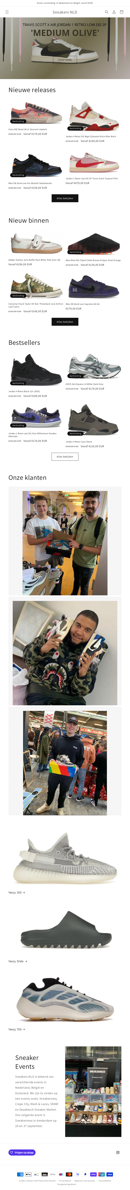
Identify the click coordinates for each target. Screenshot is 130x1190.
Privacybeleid (65, 1181)
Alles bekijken (65, 198)
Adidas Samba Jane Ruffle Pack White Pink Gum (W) (34, 260)
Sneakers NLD (32, 1181)
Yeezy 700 (14, 1029)
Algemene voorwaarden (84, 1181)
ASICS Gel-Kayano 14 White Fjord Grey (84, 384)
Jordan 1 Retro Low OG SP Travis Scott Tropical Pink (92, 178)
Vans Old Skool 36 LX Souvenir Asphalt (27, 129)
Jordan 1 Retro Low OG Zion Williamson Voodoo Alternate (32, 435)
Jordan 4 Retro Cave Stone (79, 441)
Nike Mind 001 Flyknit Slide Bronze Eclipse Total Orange (93, 260)
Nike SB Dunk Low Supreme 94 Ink (83, 304)
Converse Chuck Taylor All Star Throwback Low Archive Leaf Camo (35, 305)
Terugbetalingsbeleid (66, 1184)
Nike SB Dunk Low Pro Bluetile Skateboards (30, 183)
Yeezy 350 (14, 892)
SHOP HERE (65, 59)
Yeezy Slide (16, 961)
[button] (7, 12)
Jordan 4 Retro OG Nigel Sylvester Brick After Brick (91, 136)
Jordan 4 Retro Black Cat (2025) (24, 391)
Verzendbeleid (105, 1181)
